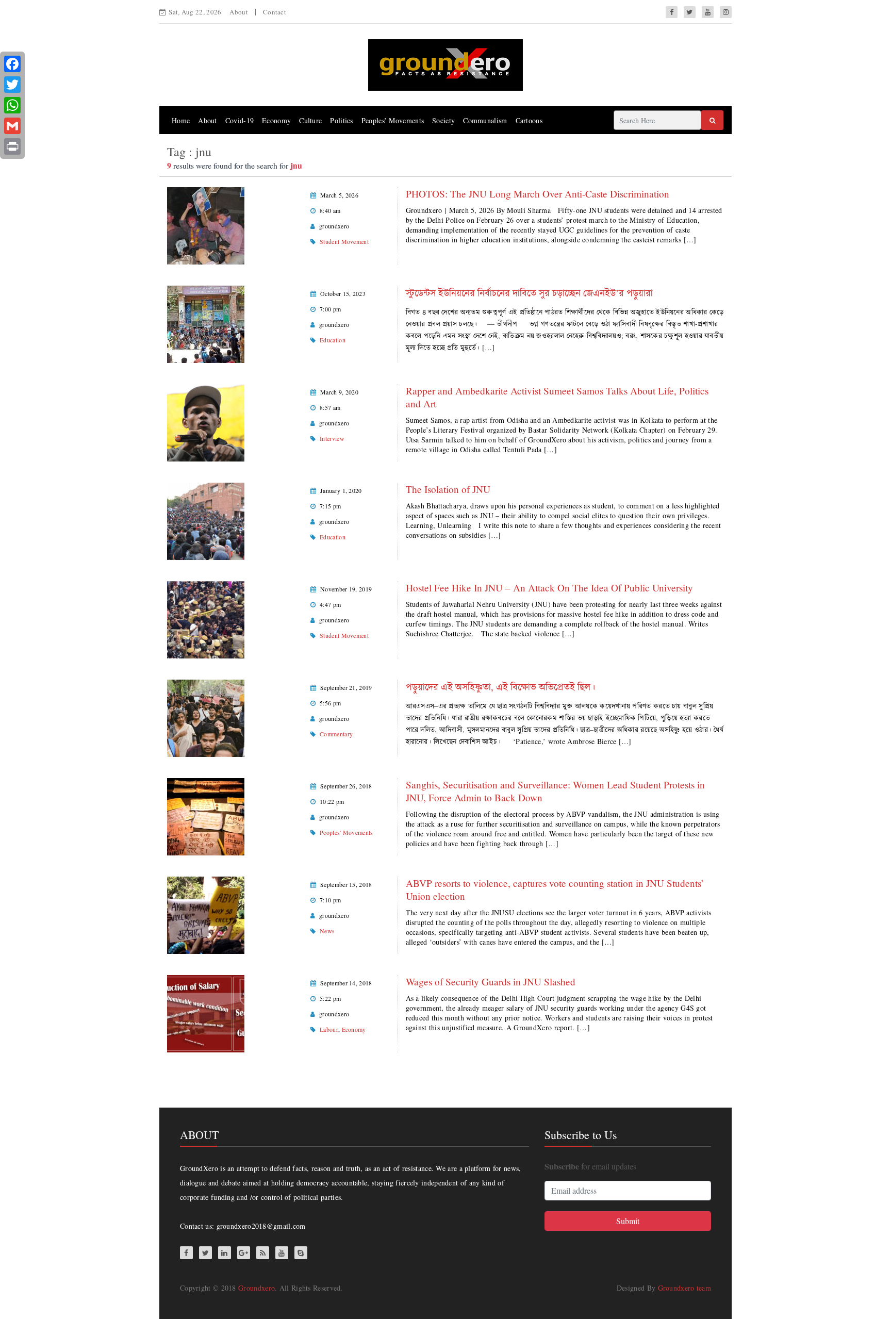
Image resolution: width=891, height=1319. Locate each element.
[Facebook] (12, 64)
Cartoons (529, 120)
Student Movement (344, 241)
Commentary (336, 734)
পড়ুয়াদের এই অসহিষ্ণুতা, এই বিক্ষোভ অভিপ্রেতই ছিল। (500, 686)
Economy (276, 120)
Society (443, 120)
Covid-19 (239, 120)
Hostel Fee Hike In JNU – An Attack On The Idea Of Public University (549, 587)
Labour (329, 1029)
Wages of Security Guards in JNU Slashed (490, 981)
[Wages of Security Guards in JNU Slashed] (205, 1012)
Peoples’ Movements (392, 120)
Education (332, 340)
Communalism (485, 120)
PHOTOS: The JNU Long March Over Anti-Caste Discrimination (537, 193)
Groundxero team (685, 1288)
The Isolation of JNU (451, 489)
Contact (274, 12)
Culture (310, 120)
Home (181, 120)
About (238, 12)
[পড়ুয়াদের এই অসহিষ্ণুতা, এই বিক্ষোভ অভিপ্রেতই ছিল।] (205, 717)
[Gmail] (12, 126)
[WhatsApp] (12, 105)
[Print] (12, 146)
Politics (341, 120)
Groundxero (256, 1288)
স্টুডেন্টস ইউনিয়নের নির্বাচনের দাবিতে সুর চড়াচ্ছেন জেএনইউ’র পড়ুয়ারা (529, 292)
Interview (332, 438)
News (327, 931)
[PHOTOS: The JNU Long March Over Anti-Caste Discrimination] (205, 224)
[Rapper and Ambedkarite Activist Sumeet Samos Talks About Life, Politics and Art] (205, 421)
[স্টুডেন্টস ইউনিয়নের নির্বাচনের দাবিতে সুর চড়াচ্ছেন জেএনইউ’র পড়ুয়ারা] (205, 323)
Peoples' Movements (346, 832)
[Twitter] (12, 84)
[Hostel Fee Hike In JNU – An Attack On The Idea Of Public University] (205, 618)
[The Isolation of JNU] (205, 520)
